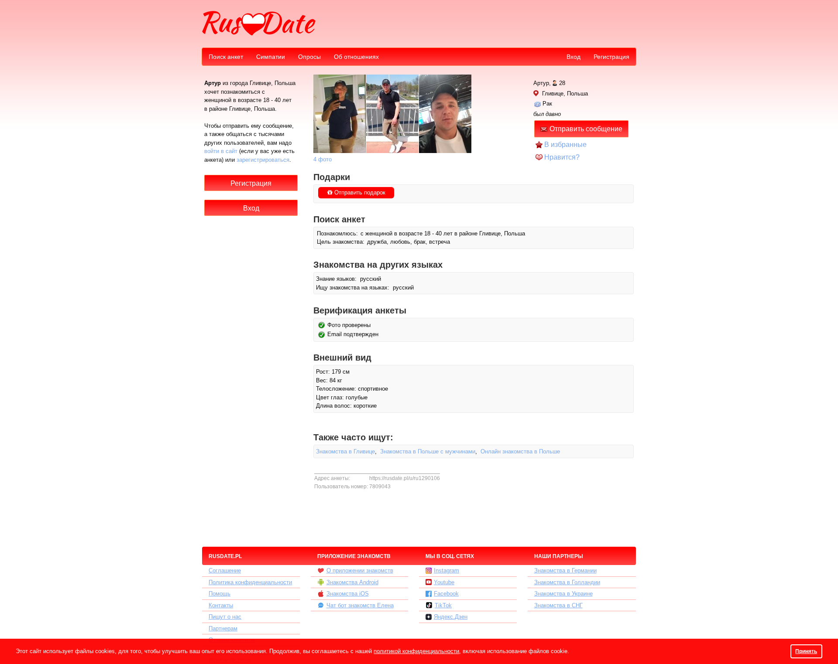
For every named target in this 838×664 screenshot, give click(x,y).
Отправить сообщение (586, 129)
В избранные (565, 144)
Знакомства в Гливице (345, 451)
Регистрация (611, 56)
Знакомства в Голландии (567, 582)
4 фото (322, 159)
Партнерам (223, 628)
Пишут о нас (225, 616)
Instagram (446, 570)
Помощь (219, 593)
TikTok (443, 605)
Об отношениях (356, 56)
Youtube (444, 582)
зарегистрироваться (263, 160)
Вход (573, 56)
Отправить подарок (359, 192)
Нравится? (562, 157)
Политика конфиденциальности (250, 582)
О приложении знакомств (359, 570)
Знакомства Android (352, 582)
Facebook (446, 593)
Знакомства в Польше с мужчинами (427, 451)
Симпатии (270, 56)
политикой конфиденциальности (416, 651)
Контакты (221, 605)
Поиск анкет (226, 56)
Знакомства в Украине (563, 593)
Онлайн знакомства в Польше (520, 451)
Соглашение (225, 570)
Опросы (309, 56)
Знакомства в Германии (565, 570)
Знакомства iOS (347, 593)
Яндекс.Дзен (450, 616)
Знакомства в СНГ (558, 605)
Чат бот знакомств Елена (360, 605)
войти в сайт (220, 151)
